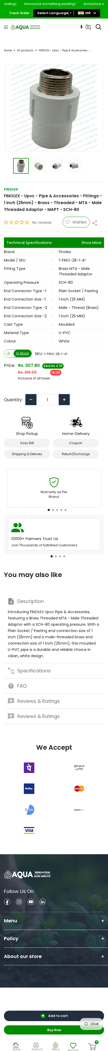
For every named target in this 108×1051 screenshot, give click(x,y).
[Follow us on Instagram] (19, 902)
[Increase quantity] (64, 399)
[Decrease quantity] (30, 399)
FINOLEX (11, 189)
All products (25, 50)
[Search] (98, 27)
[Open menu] (6, 27)
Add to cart (58, 1016)
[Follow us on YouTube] (31, 902)
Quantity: (13, 400)
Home (8, 50)
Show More (91, 242)
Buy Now (54, 1030)
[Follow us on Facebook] (7, 902)
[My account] (37, 1046)
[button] (17, 222)
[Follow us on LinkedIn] (42, 902)
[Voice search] (81, 27)
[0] (92, 1047)
